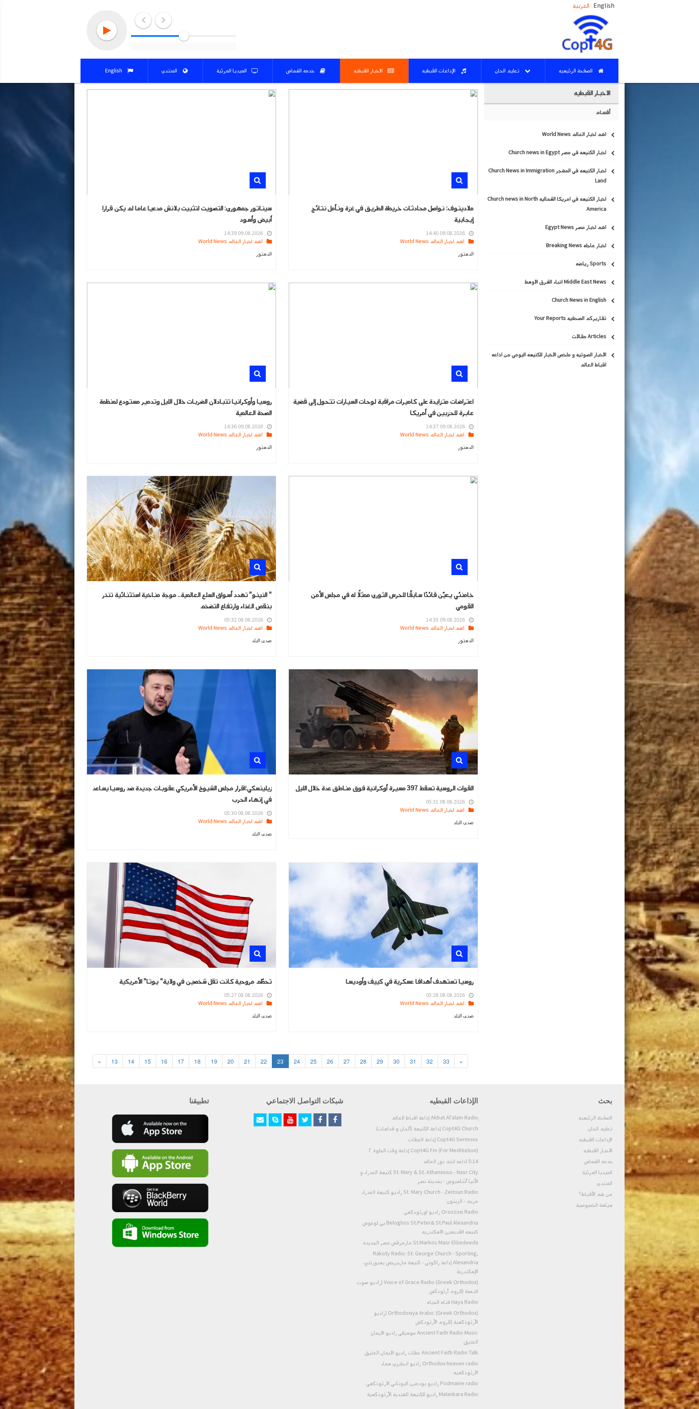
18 (197, 1061)
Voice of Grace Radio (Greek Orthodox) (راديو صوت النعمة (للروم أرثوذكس (417, 1287)
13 (114, 1061)
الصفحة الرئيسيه (595, 1117)
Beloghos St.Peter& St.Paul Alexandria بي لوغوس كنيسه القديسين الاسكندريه (420, 1227)
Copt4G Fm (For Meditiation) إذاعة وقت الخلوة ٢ (423, 1150)
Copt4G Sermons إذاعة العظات (443, 1139)
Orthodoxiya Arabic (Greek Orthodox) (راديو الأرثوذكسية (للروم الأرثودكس (426, 1318)
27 (346, 1061)
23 (280, 1061)
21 (247, 1061)
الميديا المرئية (597, 1172)
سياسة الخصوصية (594, 1205)
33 (446, 1061)
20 (230, 1061)
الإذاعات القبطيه (595, 1139)
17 (181, 1061)
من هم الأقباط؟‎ (595, 1194)
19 (214, 1061)
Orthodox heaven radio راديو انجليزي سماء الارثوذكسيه (429, 1368)
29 (380, 1061)
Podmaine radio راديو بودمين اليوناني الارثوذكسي (422, 1383)
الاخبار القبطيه (597, 1150)
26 (330, 1061)
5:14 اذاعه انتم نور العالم (450, 1161)
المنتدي (604, 1183)
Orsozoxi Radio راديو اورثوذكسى (441, 1212)
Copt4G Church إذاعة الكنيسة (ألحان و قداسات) (427, 1128)
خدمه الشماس (598, 1161)
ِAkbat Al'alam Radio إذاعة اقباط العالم (435, 1117)
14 (131, 1061)
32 (429, 1061)
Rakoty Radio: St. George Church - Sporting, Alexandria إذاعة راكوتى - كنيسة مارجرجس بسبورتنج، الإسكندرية (420, 1262)
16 (164, 1061)
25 (313, 1061)
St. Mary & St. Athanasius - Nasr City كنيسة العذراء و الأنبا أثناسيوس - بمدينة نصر (419, 1177)
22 (264, 1061)
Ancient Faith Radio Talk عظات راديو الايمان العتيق (421, 1352)
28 (363, 1061)
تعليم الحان (600, 1128)
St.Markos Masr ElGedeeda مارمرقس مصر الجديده (420, 1242)
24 (297, 1061)
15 (147, 1061)
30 (396, 1061)
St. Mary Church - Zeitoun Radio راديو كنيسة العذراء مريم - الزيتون (420, 1197)
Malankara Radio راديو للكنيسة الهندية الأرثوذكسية (422, 1394)
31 (413, 1061)
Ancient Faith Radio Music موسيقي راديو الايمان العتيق (424, 1337)
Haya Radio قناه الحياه (452, 1302)
